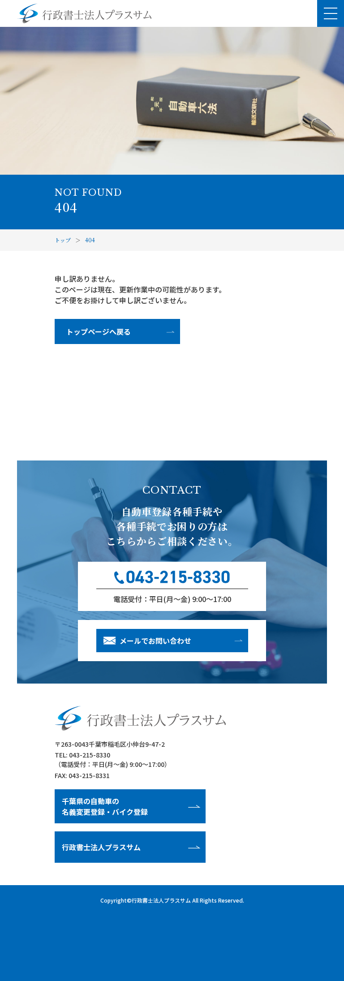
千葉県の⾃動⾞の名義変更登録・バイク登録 (105, 806)
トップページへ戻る (98, 331)
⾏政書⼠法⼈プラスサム (101, 847)
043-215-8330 (89, 754)
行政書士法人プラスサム (161, 900)
